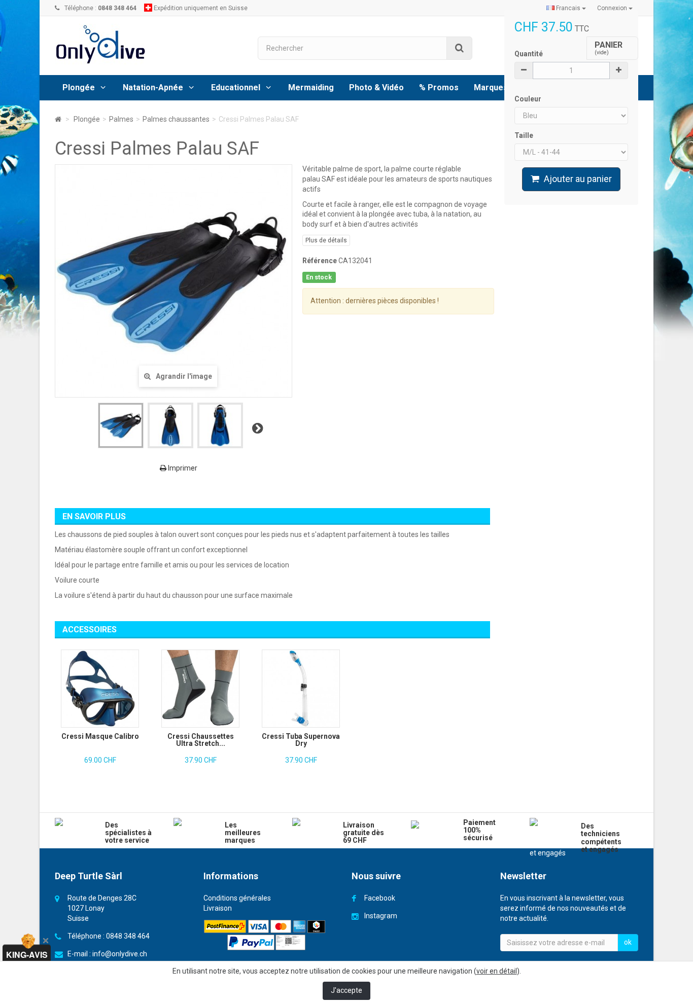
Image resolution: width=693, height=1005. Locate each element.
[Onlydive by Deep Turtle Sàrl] (148, 44)
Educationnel (235, 87)
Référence (319, 261)
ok (628, 942)
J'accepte (346, 990)
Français (568, 8)
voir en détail (496, 971)
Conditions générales (237, 898)
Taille (524, 135)
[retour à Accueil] (58, 119)
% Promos (439, 87)
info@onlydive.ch (119, 954)
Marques (491, 87)
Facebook (379, 898)
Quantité (528, 54)
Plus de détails (326, 240)
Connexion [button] (613, 8)
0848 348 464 (128, 936)
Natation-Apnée (153, 87)
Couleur (528, 99)
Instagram (380, 916)
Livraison (217, 908)
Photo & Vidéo (376, 87)
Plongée (78, 87)
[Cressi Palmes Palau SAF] (120, 425)
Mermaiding (311, 87)
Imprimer (181, 468)
